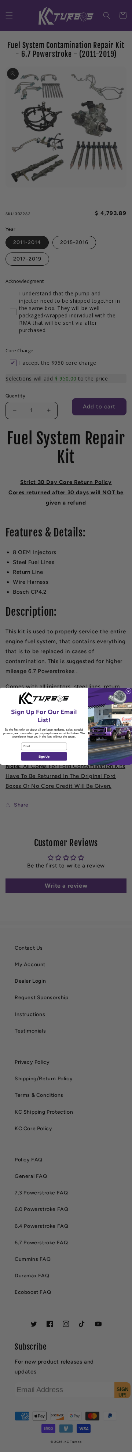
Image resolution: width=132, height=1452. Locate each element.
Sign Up (44, 756)
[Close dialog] (128, 691)
